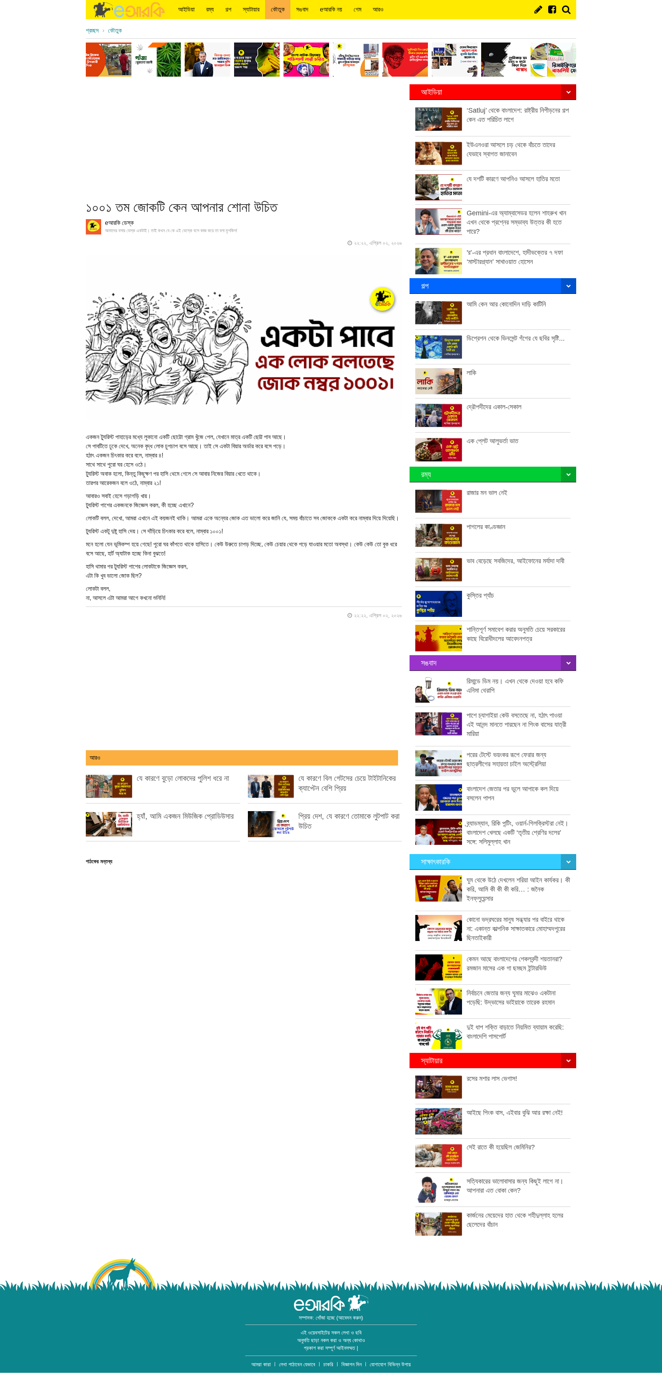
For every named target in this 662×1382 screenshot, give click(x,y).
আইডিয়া (186, 9)
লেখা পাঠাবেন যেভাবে (297, 1364)
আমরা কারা (261, 1364)
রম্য (210, 9)
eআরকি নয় (331, 9)
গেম (357, 9)
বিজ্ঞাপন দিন (351, 1364)
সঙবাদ (302, 9)
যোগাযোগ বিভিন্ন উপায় (390, 1364)
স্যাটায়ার (251, 9)
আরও (378, 9)
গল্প (228, 9)
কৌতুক (278, 9)
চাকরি (328, 1364)
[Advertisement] (244, 138)
